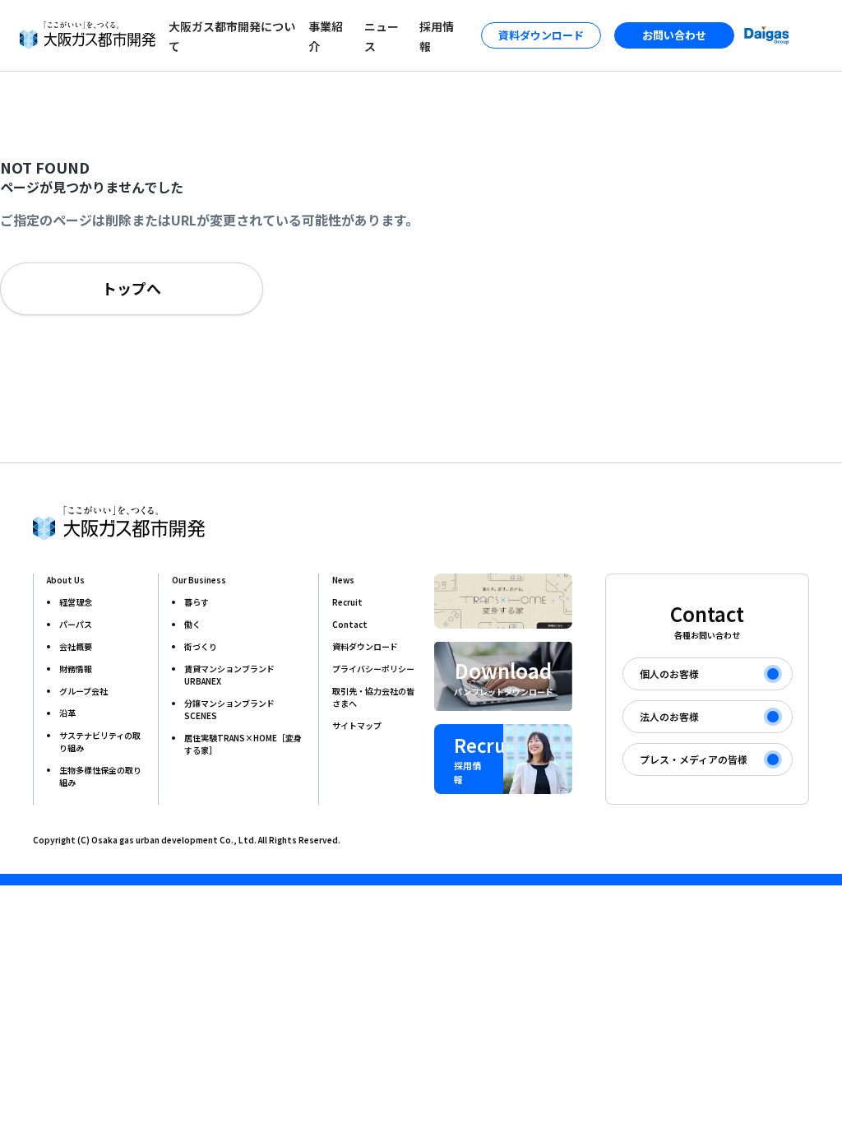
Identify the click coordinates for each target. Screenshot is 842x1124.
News (343, 580)
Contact (350, 624)
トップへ (131, 288)
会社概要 (75, 646)
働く (192, 624)
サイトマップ (357, 725)
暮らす (196, 602)
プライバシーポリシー (373, 668)
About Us (66, 580)
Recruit (347, 602)
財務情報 (75, 668)
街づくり (200, 646)
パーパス (75, 624)
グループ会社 (83, 691)
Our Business (199, 580)
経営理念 (75, 602)
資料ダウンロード (365, 646)
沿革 (67, 713)
